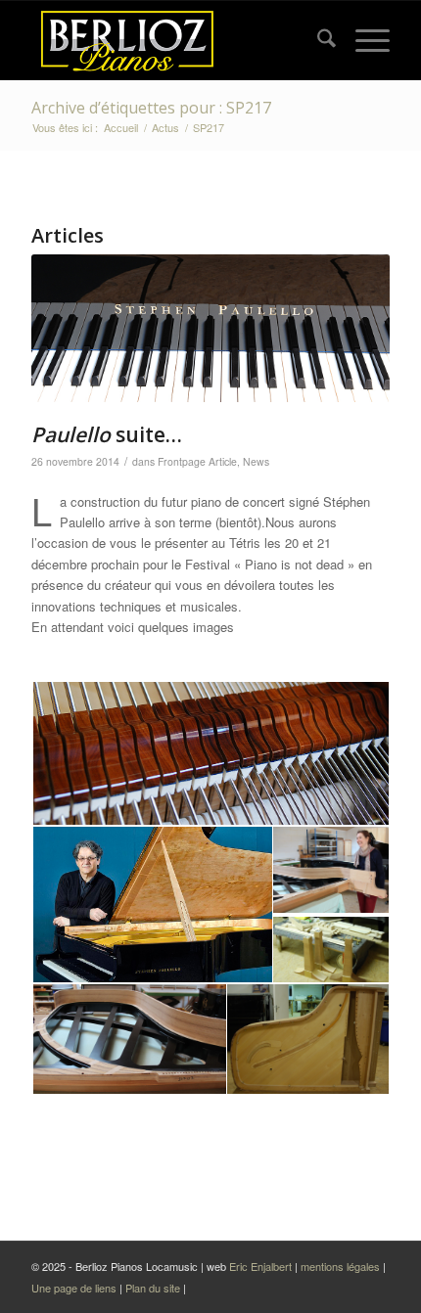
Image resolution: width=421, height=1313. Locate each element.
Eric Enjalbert (260, 1266)
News (256, 461)
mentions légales (340, 1266)
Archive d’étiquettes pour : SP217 (151, 107)
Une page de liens (75, 1287)
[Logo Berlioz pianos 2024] (174, 40)
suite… (106, 434)
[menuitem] (317, 40)
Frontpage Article (197, 461)
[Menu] (363, 40)
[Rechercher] (317, 40)
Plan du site (154, 1287)
